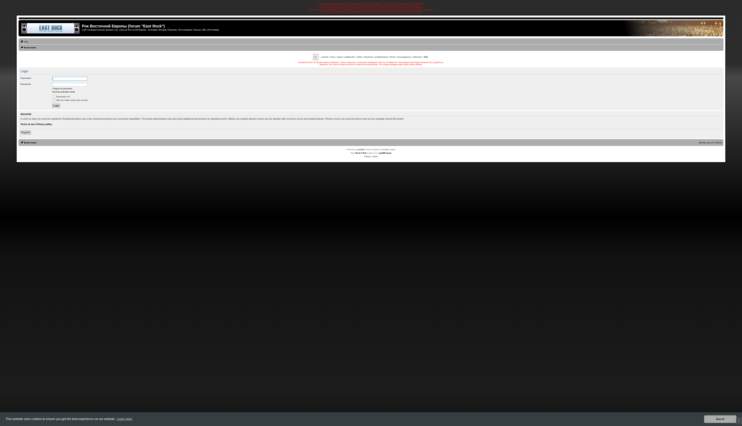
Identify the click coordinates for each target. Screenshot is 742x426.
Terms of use (27, 124)
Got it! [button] (720, 419)
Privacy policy (44, 124)
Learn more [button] (124, 419)
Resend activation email (63, 92)
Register (25, 132)
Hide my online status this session (71, 100)
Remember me (62, 96)
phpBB (361, 149)
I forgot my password (62, 88)
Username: (25, 78)
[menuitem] (24, 41)
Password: (25, 84)
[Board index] (51, 28)
